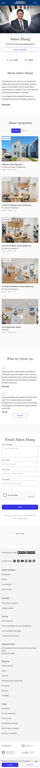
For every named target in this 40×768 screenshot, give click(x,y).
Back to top (19, 533)
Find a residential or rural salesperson (16, 626)
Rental (4, 579)
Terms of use (7, 718)
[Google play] (30, 552)
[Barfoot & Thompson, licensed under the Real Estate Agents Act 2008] (20, 3)
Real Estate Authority (10, 723)
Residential (6, 574)
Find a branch (7, 621)
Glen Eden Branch (27, 44)
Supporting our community (12, 681)
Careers (5, 676)
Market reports (7, 666)
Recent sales (7, 589)
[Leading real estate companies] (30, 752)
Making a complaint (9, 733)
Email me (30, 765)
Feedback (6, 686)
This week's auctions (10, 603)
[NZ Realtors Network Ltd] (10, 752)
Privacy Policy (23, 518)
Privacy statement (9, 713)
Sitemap (5, 691)
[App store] (21, 552)
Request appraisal (20, 50)
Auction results (7, 608)
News (4, 671)
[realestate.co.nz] (30, 745)
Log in (35, 3)
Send (20, 507)
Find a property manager (11, 631)
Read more (6, 104)
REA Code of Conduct (10, 728)
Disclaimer (6, 708)
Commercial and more (10, 636)
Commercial (6, 584)
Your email (5, 469)
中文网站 (5, 696)
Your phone (6, 479)
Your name (6, 460)
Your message (7, 444)
